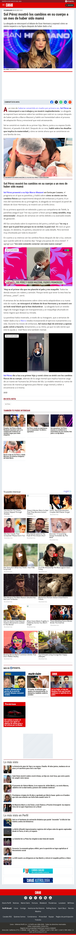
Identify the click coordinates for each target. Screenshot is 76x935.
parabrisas (14, 704)
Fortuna (35, 903)
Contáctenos (32, 917)
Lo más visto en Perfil (16, 815)
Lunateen (62, 903)
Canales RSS (7, 917)
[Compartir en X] (56, 102)
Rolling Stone (51, 908)
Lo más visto (11, 762)
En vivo (70, 5)
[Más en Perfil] (15, 668)
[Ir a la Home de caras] (9, 6)
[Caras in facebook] (30, 897)
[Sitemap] (50, 897)
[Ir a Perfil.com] (69, 2)
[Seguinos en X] (35, 897)
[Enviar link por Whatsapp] (60, 102)
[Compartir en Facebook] (51, 102)
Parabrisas (53, 903)
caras (61, 674)
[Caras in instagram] (25, 897)
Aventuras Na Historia (36, 908)
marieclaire (38, 674)
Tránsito (38, 920)
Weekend (43, 903)
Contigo (23, 908)
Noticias (16, 903)
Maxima (38, 911)
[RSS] (45, 897)
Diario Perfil (6, 903)
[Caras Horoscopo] (38, 882)
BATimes (71, 903)
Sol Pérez (7, 404)
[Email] (69, 102)
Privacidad (43, 917)
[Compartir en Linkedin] (65, 102)
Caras (16, 908)
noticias (14, 674)
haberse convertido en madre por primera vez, (43, 108)
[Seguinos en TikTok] (40, 897)
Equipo (51, 917)
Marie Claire (25, 903)
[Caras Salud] (38, 873)
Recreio (71, 908)
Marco (23, 320)
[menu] (3, 5)
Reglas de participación (64, 917)
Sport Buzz (62, 908)
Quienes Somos (19, 917)
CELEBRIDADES (8, 10)
